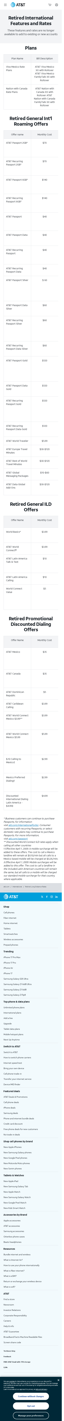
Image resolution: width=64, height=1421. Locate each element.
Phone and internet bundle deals (19, 1118)
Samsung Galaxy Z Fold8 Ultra (18, 984)
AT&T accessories (12, 1225)
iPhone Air (8, 967)
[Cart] (50, 5)
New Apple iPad (11, 1181)
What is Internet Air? (13, 1259)
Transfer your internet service (17, 1079)
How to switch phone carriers (17, 1057)
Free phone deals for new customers (21, 1129)
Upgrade (8, 1023)
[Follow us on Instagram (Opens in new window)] (51, 897)
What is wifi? (9, 1286)
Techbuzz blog (9, 1351)
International (17, 887)
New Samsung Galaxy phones (18, 1152)
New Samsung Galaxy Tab (16, 1186)
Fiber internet (10, 917)
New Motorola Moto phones (17, 1163)
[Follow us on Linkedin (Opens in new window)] (56, 897)
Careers (7, 1320)
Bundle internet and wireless (17, 1254)
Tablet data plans (12, 1028)
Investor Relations (12, 1310)
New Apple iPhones (13, 1147)
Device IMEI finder (12, 1084)
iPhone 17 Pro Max (12, 957)
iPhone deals (9, 1107)
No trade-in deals (12, 1134)
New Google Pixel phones (15, 1157)
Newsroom (9, 1304)
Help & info (9, 1326)
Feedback (7, 1356)
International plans (12, 1012)
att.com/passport (17, 838)
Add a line (8, 1018)
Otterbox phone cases (14, 1236)
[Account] (56, 4)
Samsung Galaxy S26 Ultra (16, 978)
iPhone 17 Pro (10, 962)
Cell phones (9, 912)
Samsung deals (11, 1113)
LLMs (6, 1367)
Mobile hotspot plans (13, 1034)
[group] (31, 906)
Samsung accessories (14, 1231)
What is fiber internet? (14, 1270)
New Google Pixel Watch (15, 1202)
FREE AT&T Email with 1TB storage (17, 1362)
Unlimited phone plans (14, 1007)
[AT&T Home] (17, 4)
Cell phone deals (11, 1102)
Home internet (11, 923)
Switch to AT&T (11, 1052)
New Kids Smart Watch (14, 1208)
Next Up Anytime (12, 1039)
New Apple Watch (12, 1191)
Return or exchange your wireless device (23, 1281)
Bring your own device (14, 1068)
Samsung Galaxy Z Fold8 (15, 989)
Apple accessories (12, 1220)
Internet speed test (13, 1062)
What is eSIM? (10, 1275)
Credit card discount (13, 1123)
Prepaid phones (11, 944)
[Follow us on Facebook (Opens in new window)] (47, 897)
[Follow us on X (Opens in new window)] (42, 897)
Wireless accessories (13, 939)
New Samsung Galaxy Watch (17, 1197)
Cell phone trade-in (13, 1073)
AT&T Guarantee (11, 1331)
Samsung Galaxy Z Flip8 (15, 994)
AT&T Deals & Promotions (16, 1096)
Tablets (7, 928)
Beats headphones (12, 1242)
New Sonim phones (13, 1168)
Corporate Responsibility (15, 1315)
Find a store (9, 1299)
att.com (6, 887)
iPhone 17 (8, 973)
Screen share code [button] (12, 1342)
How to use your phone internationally (21, 1265)
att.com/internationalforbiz (23, 825)
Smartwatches (11, 934)
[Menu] (5, 4)
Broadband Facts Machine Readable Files (23, 1337)
